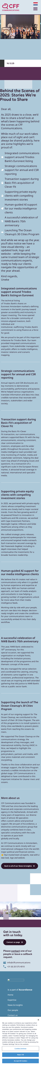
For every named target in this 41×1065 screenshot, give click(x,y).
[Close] (38, 1019)
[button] (35, 8)
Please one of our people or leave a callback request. (17, 954)
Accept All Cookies (20, 1061)
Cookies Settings (20, 1048)
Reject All (20, 1055)
